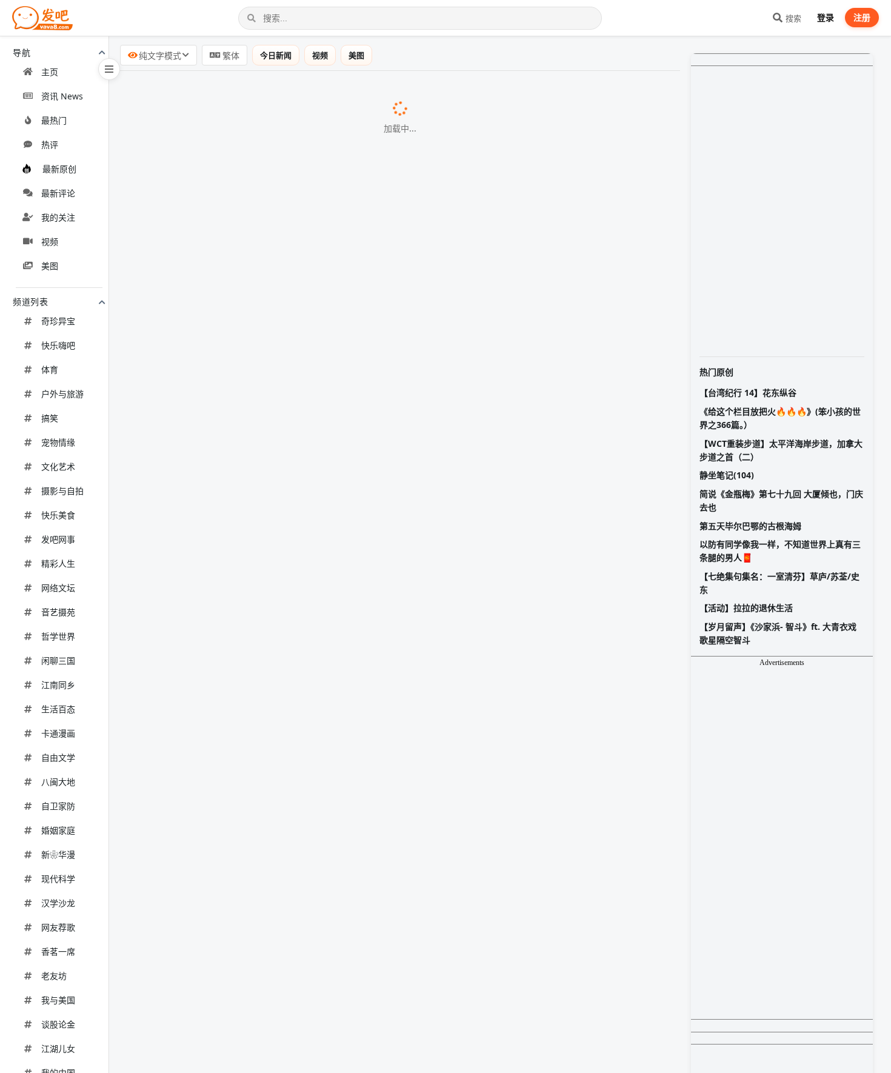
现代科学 (58, 878)
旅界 (259, 908)
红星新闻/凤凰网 (470, 92)
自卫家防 (58, 806)
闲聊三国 (58, 660)
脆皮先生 (392, 1066)
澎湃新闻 (364, 312)
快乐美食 (58, 515)
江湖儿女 (58, 1048)
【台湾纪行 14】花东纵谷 (747, 392)
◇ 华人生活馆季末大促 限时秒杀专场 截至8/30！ (236, 279)
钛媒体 (419, 688)
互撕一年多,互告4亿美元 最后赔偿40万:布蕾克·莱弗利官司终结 (264, 1003)
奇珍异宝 (58, 321)
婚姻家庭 (58, 830)
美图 (49, 266)
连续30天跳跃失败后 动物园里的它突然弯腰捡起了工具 (248, 783)
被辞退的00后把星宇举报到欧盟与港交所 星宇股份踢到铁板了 (262, 688)
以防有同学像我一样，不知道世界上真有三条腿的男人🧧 (780, 550)
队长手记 (324, 468)
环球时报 (402, 406)
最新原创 (59, 169)
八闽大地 (58, 781)
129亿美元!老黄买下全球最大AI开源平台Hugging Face (248, 374)
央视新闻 (431, 123)
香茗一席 (58, 951)
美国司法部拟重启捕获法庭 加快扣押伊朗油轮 (228, 217)
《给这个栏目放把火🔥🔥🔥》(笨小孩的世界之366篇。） (780, 418)
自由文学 (58, 757)
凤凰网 (401, 626)
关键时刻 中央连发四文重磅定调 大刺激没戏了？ (234, 1034)
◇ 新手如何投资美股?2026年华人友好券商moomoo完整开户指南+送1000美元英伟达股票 (324, 939)
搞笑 (49, 418)
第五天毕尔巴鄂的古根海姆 (750, 526)
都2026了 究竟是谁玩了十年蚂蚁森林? (212, 154)
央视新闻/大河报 (387, 815)
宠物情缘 (58, 442)
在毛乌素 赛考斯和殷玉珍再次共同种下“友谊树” (231, 594)
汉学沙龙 (58, 903)
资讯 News (62, 96)
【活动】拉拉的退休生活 (746, 607)
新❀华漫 (58, 854)
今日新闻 (276, 55)
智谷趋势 (341, 532)
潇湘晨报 (393, 973)
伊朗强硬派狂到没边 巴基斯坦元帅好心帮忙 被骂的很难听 (253, 625)
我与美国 (58, 1000)
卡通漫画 (58, 733)
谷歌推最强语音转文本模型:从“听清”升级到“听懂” (235, 845)
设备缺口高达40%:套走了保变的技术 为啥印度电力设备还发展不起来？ (282, 876)
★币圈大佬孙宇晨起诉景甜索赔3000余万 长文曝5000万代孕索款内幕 (279, 92)
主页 (49, 72)
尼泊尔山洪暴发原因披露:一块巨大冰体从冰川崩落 (237, 814)
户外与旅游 (62, 393)
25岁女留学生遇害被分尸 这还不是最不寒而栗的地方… (247, 1065)
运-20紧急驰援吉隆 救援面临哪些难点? (213, 468)
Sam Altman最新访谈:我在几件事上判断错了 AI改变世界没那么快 (271, 563)
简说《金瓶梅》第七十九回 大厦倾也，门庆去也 (781, 500)
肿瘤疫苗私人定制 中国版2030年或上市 (214, 248)
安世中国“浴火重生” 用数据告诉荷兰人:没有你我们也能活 (252, 405)
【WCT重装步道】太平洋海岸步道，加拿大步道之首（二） (781, 450)
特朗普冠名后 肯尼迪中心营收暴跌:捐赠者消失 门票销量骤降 (259, 343)
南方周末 (375, 437)
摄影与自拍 (62, 490)
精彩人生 (58, 563)
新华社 (357, 595)
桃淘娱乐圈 (430, 1003)
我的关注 (58, 217)
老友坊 (54, 975)
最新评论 (58, 193)
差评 (314, 155)
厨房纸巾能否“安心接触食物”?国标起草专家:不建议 (238, 437)
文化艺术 (58, 466)
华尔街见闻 (372, 846)
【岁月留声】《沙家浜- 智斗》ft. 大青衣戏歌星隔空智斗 (777, 633)
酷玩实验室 (372, 186)
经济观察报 (331, 248)
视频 (49, 241)
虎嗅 (432, 563)
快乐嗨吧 (58, 345)
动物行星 (394, 783)
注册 (861, 17)
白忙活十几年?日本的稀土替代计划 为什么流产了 (235, 185)
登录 (825, 17)
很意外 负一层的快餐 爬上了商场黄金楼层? (221, 532)
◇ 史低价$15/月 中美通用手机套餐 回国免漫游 (231, 499)
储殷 (394, 657)
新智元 (390, 375)
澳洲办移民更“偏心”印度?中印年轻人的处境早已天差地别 (252, 656)
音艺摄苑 (58, 612)
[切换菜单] (109, 69)
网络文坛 (58, 587)
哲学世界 (58, 636)
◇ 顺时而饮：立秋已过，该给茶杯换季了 (218, 719)
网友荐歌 (58, 927)
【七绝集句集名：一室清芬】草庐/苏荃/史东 (779, 582)
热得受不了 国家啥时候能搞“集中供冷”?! (215, 752)
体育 (49, 369)
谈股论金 (58, 1024)
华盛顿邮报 (421, 343)
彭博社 (350, 217)
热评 (49, 144)
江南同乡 (58, 684)
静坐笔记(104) (726, 475)
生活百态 (58, 709)
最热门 (54, 120)
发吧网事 (58, 539)
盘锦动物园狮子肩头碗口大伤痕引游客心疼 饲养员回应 (247, 972)
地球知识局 (333, 752)
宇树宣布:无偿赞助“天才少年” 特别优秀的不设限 (233, 312)
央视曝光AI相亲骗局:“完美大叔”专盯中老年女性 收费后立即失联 (266, 123)
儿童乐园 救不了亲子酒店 (184, 908)
